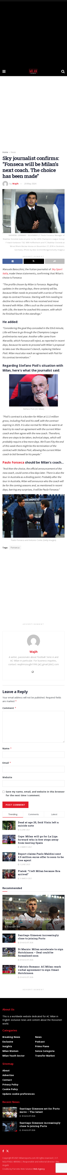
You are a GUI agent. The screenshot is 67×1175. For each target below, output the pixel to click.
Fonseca (15, 547)
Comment (9, 708)
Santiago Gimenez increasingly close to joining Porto (38, 937)
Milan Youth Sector (13, 1055)
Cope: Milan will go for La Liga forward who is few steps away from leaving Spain (38, 839)
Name (7, 748)
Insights (7, 1046)
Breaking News (11, 1036)
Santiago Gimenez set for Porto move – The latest (32, 920)
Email (6, 762)
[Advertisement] (33, 33)
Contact (7, 1079)
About (6, 1070)
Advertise (8, 1075)
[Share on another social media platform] (55, 261)
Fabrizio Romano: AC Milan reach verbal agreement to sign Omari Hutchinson (39, 970)
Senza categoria (44, 1051)
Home (5, 152)
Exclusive (7, 1041)
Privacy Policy (10, 1084)
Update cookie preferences (18, 1093)
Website (7, 777)
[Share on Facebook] (12, 261)
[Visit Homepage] (33, 71)
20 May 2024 (30, 183)
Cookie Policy (10, 1089)
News (13, 152)
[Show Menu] (4, 71)
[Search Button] (63, 71)
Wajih (15, 183)
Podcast (40, 1041)
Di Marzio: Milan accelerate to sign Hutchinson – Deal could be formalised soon (40, 952)
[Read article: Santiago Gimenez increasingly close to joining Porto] (8, 938)
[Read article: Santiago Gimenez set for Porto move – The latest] (9, 1112)
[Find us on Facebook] (3, 1151)
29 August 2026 (26, 942)
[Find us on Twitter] (7, 1151)
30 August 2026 (13, 927)
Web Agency (39, 1169)
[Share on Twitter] (34, 261)
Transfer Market (45, 1055)
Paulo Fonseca (13, 462)
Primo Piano (42, 1046)
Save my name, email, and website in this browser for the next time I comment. (35, 793)
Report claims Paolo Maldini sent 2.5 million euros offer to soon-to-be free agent (41, 857)
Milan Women (10, 1051)
